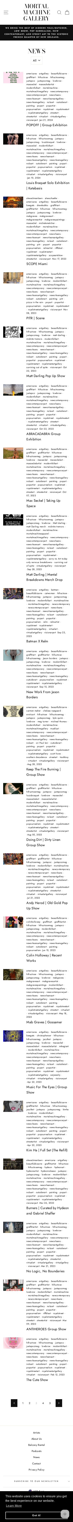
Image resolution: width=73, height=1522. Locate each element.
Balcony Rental (36, 1445)
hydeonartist (32, 1171)
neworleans (54, 95)
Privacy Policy (37, 1469)
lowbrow (57, 81)
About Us (36, 1439)
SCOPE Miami (37, 263)
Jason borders (50, 658)
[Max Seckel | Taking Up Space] (13, 453)
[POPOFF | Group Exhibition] (13, 77)
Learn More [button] (14, 1505)
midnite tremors (34, 339)
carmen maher (33, 710)
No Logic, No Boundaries (45, 1271)
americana (31, 73)
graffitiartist (32, 209)
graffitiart (31, 77)
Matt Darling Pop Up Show (45, 375)
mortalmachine (50, 88)
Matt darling (59, 523)
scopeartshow (56, 255)
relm (45, 622)
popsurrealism (33, 109)
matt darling (59, 335)
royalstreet (48, 109)
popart (40, 105)
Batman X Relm (37, 641)
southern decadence (36, 757)
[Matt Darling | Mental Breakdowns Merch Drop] (13, 519)
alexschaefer (51, 198)
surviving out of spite (37, 367)
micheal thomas (59, 721)
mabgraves (31, 216)
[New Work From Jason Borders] (13, 655)
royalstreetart (62, 109)
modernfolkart (33, 88)
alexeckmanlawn (34, 198)
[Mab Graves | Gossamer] (13, 974)
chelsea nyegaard (52, 710)
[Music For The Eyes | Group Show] (13, 1035)
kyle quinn (58, 718)
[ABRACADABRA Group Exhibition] (13, 389)
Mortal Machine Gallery (36, 12)
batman (54, 589)
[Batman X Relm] (13, 593)
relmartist (47, 248)
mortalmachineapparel (37, 533)
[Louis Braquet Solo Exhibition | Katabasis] (13, 139)
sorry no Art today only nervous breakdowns (46, 560)
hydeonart (59, 1167)
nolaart (50, 102)
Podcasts (36, 1451)
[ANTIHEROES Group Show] (13, 1285)
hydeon (48, 1167)
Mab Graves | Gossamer (44, 1022)
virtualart (43, 116)
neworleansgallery (35, 102)
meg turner (43, 721)
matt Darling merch (36, 526)
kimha (66, 1109)
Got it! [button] (36, 1515)
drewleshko (42, 205)
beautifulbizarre (59, 73)
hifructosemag (57, 77)
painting (30, 105)
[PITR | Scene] (13, 277)
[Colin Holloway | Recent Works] (13, 922)
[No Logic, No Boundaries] (13, 1227)
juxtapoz (30, 81)
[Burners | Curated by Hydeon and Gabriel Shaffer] (13, 1164)
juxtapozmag (43, 81)
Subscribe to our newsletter (36, 1481)
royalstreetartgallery (38, 112)
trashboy (64, 757)
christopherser (44, 1035)
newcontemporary (59, 91)
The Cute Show (37, 1379)
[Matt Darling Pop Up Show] (13, 332)
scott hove (55, 753)
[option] (36, 33)
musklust (54, 728)
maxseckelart (56, 460)
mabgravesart (46, 216)
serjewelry (55, 1075)
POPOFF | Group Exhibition (46, 125)
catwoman (50, 593)
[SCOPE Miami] (13, 202)
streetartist (31, 116)
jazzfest (47, 1039)
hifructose (43, 77)
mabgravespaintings (55, 219)
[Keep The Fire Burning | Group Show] (13, 711)
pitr (38, 244)
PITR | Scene (35, 318)
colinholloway (33, 921)
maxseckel (31, 84)
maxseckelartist (46, 84)
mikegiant (64, 1046)
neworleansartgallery (53, 98)
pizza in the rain (34, 302)
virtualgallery (62, 1262)
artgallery (43, 73)
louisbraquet (48, 142)
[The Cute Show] (13, 1342)
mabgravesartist (34, 219)
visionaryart (32, 120)
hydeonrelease (48, 1171)
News (36, 1457)
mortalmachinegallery (37, 91)
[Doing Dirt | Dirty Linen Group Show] (13, 788)
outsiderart (62, 102)
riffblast (58, 248)
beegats (30, 205)
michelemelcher (47, 223)
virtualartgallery (58, 116)
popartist (50, 105)
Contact (36, 1463)
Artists (36, 1432)
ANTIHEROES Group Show (46, 1329)
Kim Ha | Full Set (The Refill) (47, 1150)
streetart (54, 112)
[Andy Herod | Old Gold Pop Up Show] (13, 858)
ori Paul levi (42, 743)
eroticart (30, 714)
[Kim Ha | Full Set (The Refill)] (13, 1106)
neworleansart (33, 98)
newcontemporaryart (36, 95)
